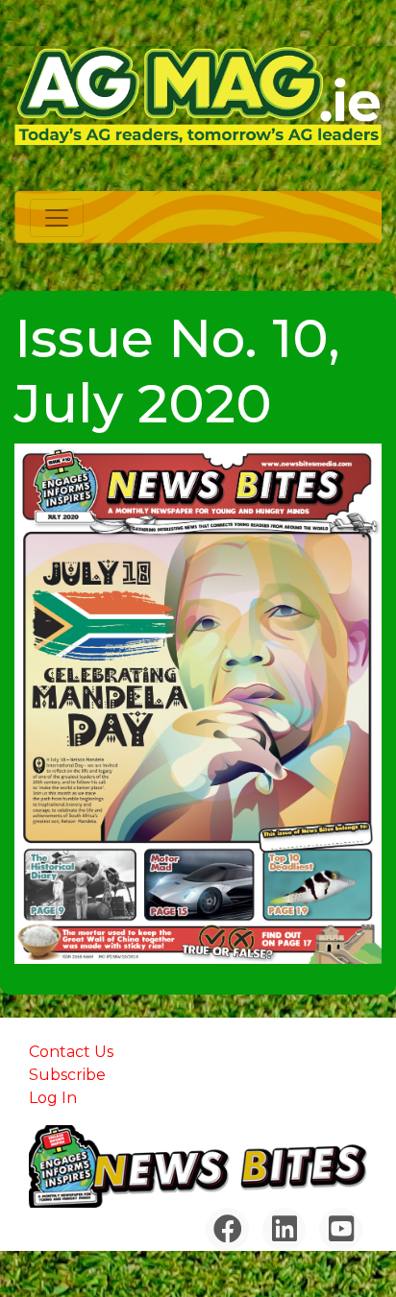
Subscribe (67, 1075)
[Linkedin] (284, 1229)
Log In (53, 1098)
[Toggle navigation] (57, 218)
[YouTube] (340, 1229)
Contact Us (71, 1052)
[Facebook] (227, 1229)
